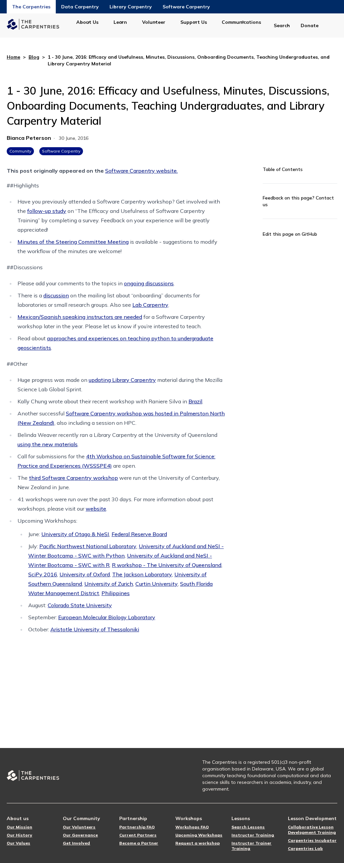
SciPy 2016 (42, 574)
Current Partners (138, 835)
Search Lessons (248, 826)
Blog (34, 57)
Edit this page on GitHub (290, 234)
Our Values (18, 843)
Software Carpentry (186, 7)
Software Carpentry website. (141, 170)
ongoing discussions (149, 283)
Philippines (115, 593)
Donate (309, 25)
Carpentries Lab (305, 848)
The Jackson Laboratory (142, 574)
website (96, 508)
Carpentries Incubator (312, 840)
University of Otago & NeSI (75, 534)
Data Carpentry (80, 7)
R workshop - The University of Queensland (166, 565)
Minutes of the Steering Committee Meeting (73, 241)
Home (13, 57)
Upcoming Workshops (198, 835)
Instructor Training (252, 835)
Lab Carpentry (150, 304)
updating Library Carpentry (122, 380)
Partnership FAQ (137, 826)
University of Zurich (108, 583)
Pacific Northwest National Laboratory (87, 546)
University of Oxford (84, 574)
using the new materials (47, 444)
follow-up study (46, 211)
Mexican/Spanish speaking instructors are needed (79, 316)
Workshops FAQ (192, 826)
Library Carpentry (131, 7)
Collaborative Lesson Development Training (312, 829)
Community (20, 151)
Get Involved (76, 843)
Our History (19, 835)
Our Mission (19, 826)
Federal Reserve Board (139, 534)
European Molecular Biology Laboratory (106, 617)
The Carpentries (31, 7)
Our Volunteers (79, 826)
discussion (56, 295)
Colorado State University (80, 605)
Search (282, 25)
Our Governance (80, 835)
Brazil (195, 401)
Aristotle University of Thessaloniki (94, 629)
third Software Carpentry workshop (73, 477)
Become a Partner (138, 843)
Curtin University (156, 583)
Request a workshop (197, 843)
